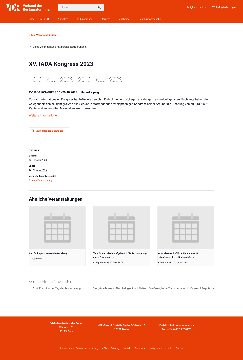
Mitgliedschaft (195, 7)
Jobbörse (124, 19)
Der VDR (44, 19)
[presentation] (57, 227)
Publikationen (84, 19)
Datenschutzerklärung (87, 348)
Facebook (140, 348)
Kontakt (127, 348)
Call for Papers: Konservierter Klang (48, 253)
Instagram (154, 348)
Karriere (105, 19)
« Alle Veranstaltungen (42, 35)
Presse (179, 348)
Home (31, 19)
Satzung (115, 348)
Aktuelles (63, 19)
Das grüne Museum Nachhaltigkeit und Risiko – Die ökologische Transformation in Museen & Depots (152, 288)
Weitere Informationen (44, 115)
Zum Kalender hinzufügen (49, 131)
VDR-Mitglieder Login (224, 7)
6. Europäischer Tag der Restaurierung (58, 288)
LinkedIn (167, 348)
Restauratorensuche (150, 19)
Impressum (66, 348)
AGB (104, 348)
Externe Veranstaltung (40, 180)
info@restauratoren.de (181, 325)
